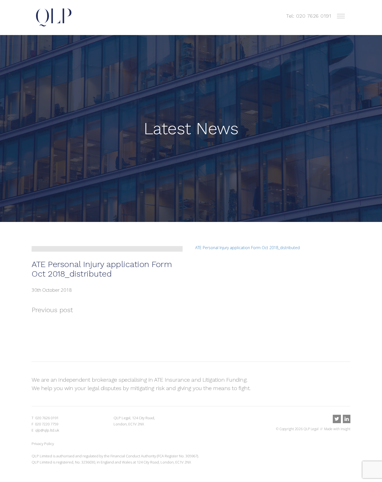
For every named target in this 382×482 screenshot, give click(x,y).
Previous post (52, 310)
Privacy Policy (43, 443)
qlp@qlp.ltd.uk (47, 430)
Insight (345, 429)
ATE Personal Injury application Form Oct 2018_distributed (247, 247)
